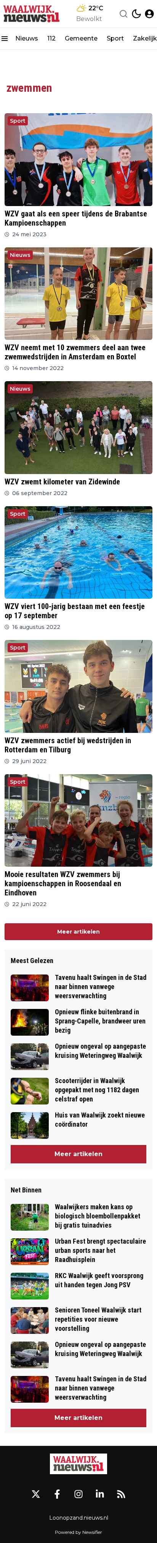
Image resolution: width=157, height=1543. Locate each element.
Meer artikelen (78, 931)
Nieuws (26, 38)
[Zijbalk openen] (4, 38)
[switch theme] (136, 13)
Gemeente (81, 38)
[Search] (123, 13)
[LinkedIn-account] (99, 1494)
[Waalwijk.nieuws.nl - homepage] (31, 14)
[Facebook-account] (57, 1494)
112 (51, 38)
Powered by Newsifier (78, 1532)
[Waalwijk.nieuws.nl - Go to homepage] (78, 1464)
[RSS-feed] (121, 1494)
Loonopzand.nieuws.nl (78, 1517)
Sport (115, 38)
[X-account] (35, 1494)
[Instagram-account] (78, 1494)
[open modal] (149, 13)
